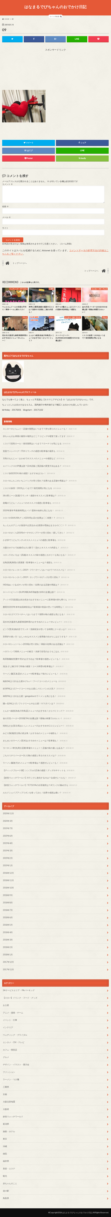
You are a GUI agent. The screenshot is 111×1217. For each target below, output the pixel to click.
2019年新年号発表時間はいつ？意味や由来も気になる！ (33, 510)
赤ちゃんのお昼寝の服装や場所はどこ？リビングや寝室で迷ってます (38, 436)
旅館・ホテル (9, 1131)
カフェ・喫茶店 (10, 1050)
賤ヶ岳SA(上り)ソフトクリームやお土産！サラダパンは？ (33, 703)
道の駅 (6, 1191)
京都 (5, 1094)
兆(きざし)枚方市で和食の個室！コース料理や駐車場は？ (33, 666)
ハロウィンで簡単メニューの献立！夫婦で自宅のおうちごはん (35, 651)
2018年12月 (8, 873)
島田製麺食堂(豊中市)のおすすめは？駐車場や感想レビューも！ (36, 659)
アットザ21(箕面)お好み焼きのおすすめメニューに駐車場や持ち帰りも (39, 599)
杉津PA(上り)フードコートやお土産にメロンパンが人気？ (33, 688)
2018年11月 (8, 880)
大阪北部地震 (9, 1101)
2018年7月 (8, 910)
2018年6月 (8, 917)
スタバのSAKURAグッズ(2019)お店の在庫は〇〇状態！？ (33, 518)
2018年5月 (8, 925)
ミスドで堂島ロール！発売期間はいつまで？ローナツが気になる (36, 443)
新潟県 (6, 1124)
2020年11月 (8, 813)
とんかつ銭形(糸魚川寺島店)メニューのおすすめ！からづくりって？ (38, 711)
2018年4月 (8, 932)
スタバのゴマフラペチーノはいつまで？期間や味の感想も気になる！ (38, 614)
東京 (5, 1139)
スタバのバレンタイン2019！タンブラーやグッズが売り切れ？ (36, 577)
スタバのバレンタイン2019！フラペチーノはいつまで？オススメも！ (39, 570)
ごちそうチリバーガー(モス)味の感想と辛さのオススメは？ (34, 755)
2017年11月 (8, 969)
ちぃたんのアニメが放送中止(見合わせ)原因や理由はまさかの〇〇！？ (39, 525)
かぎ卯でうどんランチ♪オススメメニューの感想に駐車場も (34, 540)
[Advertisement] (55, 69)
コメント (7, 184)
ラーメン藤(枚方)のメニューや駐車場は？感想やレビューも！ (35, 763)
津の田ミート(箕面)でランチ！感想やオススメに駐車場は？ (34, 495)
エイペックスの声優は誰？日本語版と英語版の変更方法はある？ (36, 466)
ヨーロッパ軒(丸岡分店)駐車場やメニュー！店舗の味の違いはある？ (38, 748)
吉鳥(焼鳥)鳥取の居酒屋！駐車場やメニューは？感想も (32, 562)
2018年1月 (8, 954)
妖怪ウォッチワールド (13, 1116)
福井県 (6, 1161)
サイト (5, 228)
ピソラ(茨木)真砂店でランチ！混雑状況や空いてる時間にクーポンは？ (39, 629)
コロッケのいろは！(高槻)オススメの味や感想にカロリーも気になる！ (39, 555)
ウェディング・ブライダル (15, 1035)
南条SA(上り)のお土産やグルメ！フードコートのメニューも (34, 681)
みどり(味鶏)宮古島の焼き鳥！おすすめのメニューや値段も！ (35, 733)
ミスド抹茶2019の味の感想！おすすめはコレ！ (29, 473)
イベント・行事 (10, 1020)
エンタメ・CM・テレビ (13, 1042)
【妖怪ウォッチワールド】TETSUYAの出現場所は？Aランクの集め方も (40, 785)
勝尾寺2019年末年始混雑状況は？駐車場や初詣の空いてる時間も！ (38, 607)
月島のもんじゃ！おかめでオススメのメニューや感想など (33, 458)
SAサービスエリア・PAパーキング (19, 990)
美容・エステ (9, 1168)
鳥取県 (6, 1198)
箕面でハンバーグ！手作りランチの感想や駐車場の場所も (33, 451)
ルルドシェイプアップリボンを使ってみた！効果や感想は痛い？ (36, 792)
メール (6, 217)
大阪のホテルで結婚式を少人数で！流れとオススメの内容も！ (35, 547)
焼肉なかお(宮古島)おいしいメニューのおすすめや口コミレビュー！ (38, 725)
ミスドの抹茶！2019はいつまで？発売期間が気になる (32, 488)
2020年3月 (8, 821)
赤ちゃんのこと (10, 1183)
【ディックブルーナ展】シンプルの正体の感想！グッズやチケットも (38, 770)
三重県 (6, 1087)
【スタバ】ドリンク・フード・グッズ (20, 998)
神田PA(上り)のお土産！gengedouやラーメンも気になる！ (34, 696)
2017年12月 (8, 962)
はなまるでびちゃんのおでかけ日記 (55, 6)
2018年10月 (8, 887)
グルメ (6, 1057)
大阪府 (6, 1109)
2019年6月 (8, 836)
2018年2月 (8, 947)
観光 (5, 1176)
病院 (5, 1153)
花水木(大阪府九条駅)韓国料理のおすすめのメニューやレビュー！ (37, 622)
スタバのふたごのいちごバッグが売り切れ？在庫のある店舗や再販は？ (39, 480)
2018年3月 (8, 939)
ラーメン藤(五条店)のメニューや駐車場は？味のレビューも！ (35, 673)
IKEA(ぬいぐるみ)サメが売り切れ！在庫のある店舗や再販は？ (35, 584)
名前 (5, 206)
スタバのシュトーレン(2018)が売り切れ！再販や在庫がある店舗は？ (38, 644)
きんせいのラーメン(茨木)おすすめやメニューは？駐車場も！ (35, 740)
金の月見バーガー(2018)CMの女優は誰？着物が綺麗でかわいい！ (37, 718)
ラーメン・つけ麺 (11, 1079)
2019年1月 (8, 865)
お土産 (6, 1005)
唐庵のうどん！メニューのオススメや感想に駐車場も (31, 503)
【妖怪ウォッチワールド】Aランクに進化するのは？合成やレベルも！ (39, 777)
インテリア (8, 1027)
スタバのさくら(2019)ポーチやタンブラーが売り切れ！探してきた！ (38, 532)
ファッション (9, 1072)
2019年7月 (8, 828)
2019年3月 (8, 850)
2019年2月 (8, 858)
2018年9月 (8, 895)
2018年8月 (8, 902)
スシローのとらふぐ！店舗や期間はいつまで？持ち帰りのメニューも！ (39, 429)
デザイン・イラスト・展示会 (16, 1064)
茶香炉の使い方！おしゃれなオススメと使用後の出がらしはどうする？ (39, 636)
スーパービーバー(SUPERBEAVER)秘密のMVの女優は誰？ (34, 592)
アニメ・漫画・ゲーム (13, 1012)
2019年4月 (8, 843)
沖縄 (5, 1146)
